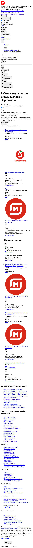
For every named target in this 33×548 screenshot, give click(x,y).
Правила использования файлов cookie (12, 14)
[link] (4, 32)
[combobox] (9, 57)
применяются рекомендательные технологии (15, 527)
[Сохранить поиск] (2, 66)
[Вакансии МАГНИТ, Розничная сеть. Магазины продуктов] (18, 209)
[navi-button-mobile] (2, 41)
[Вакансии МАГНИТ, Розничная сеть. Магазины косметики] (18, 284)
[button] (3, 36)
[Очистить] (3, 61)
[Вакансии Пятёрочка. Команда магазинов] (18, 156)
